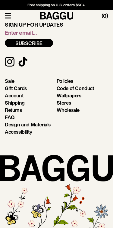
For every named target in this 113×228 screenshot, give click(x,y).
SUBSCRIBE (29, 43)
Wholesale (68, 110)
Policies (65, 81)
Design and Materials (28, 124)
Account (14, 95)
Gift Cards (16, 88)
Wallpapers (69, 95)
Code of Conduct (75, 88)
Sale (9, 81)
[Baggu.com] (56, 16)
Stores (64, 103)
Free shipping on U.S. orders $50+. (56, 5)
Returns (13, 110)
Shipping (15, 103)
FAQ (10, 117)
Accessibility (18, 132)
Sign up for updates (34, 24)
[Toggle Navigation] (8, 16)
